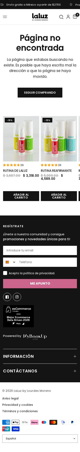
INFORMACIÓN (18, 356)
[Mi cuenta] (68, 17)
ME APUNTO (40, 283)
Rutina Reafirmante (56, 170)
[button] (11, 165)
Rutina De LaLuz (15, 170)
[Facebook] (7, 297)
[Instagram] (17, 297)
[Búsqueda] (61, 17)
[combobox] (10, 262)
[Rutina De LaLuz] (21, 138)
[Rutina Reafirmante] (59, 138)
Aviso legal (10, 398)
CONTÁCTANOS (20, 371)
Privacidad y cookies (17, 405)
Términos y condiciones (20, 411)
